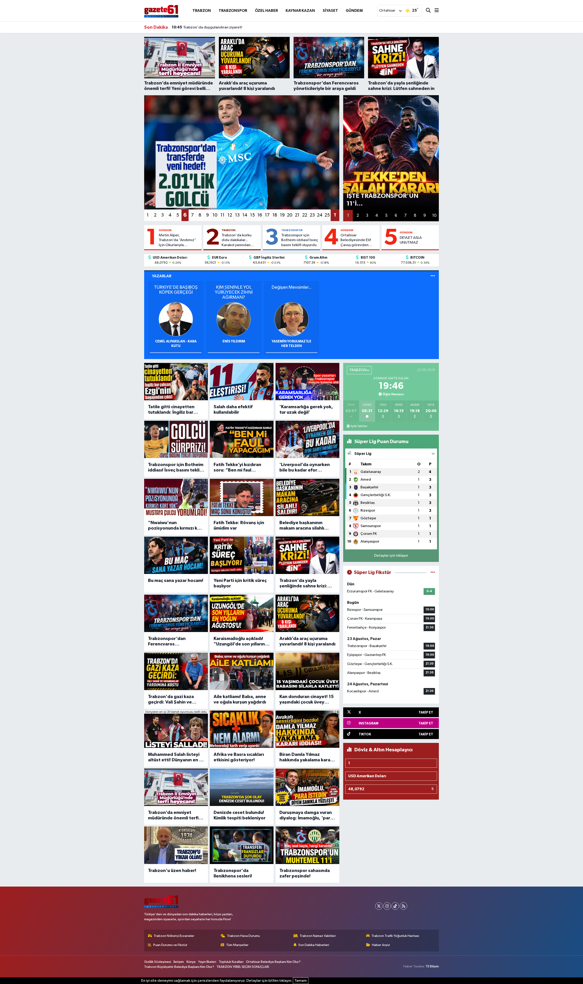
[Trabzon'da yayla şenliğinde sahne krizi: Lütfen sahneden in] (307, 555)
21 (297, 215)
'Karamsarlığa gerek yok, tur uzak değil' (306, 410)
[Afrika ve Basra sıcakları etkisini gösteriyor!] (242, 729)
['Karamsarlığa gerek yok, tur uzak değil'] (307, 381)
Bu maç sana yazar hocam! (175, 580)
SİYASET (330, 11)
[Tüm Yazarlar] (433, 276)
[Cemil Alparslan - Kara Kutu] (176, 319)
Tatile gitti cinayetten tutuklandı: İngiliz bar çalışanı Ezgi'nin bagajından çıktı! (171, 410)
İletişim (179, 962)
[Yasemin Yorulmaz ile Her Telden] (291, 319)
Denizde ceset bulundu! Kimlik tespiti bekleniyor (240, 815)
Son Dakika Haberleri (313, 945)
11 (222, 215)
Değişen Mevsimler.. (291, 287)
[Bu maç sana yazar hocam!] (176, 555)
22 (304, 215)
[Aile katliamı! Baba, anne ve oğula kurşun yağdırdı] (242, 671)
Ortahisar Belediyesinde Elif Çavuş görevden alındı (355, 240)
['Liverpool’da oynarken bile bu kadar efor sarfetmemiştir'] (307, 439)
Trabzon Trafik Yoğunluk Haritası (395, 936)
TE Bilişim (432, 966)
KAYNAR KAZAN (300, 11)
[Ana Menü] (435, 11)
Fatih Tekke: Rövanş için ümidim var (239, 525)
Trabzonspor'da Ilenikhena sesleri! (233, 873)
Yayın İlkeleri (207, 962)
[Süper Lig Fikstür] (433, 572)
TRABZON (201, 11)
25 (327, 215)
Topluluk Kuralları (231, 962)
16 (259, 215)
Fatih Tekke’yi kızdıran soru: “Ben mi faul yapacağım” (237, 467)
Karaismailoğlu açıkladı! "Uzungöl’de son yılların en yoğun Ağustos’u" (239, 641)
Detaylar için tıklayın (391, 556)
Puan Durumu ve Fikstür (170, 945)
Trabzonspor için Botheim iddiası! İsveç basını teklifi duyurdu (299, 240)
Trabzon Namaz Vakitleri (318, 936)
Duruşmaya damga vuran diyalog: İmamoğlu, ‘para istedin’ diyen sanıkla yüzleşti (306, 815)
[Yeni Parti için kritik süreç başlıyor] (242, 555)
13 (237, 215)
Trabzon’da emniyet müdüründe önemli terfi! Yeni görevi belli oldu (174, 815)
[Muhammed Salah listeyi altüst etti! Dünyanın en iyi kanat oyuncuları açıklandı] (176, 729)
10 (214, 215)
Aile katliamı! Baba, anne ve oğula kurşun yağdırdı (240, 699)
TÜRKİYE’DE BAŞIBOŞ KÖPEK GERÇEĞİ (176, 290)
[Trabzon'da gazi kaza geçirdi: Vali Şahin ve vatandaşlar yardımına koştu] (176, 671)
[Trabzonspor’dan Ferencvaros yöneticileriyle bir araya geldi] (176, 613)
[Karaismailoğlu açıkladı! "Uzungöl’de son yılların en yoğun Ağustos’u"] (242, 613)
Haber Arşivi (381, 945)
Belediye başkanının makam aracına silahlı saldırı (301, 525)
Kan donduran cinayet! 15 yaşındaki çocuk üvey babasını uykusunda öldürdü (306, 699)
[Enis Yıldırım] (234, 319)
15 (252, 215)
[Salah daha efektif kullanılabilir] (242, 381)
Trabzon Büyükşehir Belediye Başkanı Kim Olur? (179, 967)
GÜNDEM (354, 11)
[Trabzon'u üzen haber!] (176, 845)
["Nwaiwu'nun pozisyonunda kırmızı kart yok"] (176, 497)
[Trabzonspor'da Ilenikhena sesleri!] (242, 845)
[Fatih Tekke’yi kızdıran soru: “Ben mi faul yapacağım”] (242, 439)
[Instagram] (387, 906)
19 (282, 215)
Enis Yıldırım (233, 341)
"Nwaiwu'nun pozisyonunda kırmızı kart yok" (176, 525)
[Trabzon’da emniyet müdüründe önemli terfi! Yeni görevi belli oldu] (176, 787)
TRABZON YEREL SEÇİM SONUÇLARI (243, 967)
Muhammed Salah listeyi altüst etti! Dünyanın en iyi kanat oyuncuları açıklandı (176, 757)
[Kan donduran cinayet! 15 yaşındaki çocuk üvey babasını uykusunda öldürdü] (307, 671)
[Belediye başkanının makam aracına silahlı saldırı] (307, 497)
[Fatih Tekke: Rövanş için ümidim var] (242, 497)
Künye (191, 962)
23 (312, 215)
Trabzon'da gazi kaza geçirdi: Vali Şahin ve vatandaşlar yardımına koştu (172, 699)
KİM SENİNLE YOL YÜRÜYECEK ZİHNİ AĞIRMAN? (234, 292)
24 (319, 215)
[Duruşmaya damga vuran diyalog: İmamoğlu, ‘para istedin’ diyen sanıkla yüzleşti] (307, 787)
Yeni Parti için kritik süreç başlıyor (240, 583)
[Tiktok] (395, 906)
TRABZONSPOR (233, 11)
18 (274, 215)
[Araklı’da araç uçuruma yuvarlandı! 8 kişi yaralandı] (307, 613)
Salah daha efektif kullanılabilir (233, 410)
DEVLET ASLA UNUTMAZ (411, 240)
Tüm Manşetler (237, 945)
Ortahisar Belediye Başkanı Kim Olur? (273, 962)
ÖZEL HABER (266, 11)
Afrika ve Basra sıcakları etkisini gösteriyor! (239, 757)
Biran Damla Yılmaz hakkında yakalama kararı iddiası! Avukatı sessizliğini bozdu (306, 757)
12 (230, 215)
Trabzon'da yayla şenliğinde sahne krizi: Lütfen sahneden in (303, 583)
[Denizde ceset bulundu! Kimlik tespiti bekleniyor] (242, 787)
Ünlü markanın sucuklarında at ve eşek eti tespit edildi (223, 27)
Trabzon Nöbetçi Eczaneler (174, 936)
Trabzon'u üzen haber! (172, 870)
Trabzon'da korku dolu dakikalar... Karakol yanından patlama (236, 240)
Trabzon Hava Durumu (243, 936)
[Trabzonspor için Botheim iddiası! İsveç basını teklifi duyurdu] (176, 439)
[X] (379, 906)
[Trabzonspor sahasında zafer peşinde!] (307, 845)
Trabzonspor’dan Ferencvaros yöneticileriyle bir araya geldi (173, 641)
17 (267, 215)
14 (244, 215)
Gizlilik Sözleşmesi (157, 962)
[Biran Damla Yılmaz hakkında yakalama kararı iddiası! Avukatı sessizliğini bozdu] (307, 729)
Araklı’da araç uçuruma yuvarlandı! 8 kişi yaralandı (307, 641)
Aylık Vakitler (358, 426)
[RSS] (403, 906)
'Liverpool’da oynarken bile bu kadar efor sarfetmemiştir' (304, 467)
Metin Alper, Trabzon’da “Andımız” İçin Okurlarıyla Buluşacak (177, 240)
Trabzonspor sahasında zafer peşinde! (304, 873)
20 (289, 215)
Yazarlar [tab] (161, 276)
